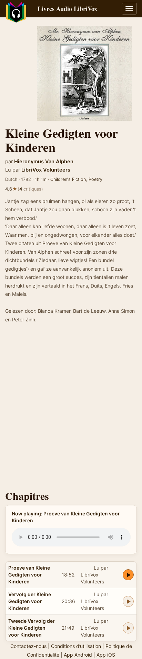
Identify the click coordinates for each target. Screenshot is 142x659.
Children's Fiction (68, 179)
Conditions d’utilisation (76, 646)
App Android (78, 655)
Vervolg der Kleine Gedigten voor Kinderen (29, 601)
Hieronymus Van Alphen (43, 161)
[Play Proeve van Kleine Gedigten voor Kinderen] (128, 574)
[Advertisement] (71, 409)
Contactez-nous (28, 646)
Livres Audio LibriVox (67, 8)
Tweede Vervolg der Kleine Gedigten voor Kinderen (31, 628)
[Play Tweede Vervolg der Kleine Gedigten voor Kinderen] (128, 627)
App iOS (106, 655)
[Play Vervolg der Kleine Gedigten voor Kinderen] (128, 601)
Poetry (95, 179)
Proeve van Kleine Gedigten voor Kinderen (29, 574)
